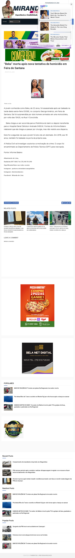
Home (5, 21)
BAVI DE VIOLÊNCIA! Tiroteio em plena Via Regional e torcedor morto (36, 388)
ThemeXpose (33, 555)
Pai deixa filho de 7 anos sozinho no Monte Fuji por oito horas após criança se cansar (41, 396)
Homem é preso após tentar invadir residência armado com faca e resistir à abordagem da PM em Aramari (13, 229)
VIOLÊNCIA (15, 203)
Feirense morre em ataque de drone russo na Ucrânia (30, 535)
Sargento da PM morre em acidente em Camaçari (29, 526)
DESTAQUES (8, 203)
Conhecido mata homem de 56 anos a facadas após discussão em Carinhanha (36, 228)
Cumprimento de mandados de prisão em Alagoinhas (30, 462)
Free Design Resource (45, 555)
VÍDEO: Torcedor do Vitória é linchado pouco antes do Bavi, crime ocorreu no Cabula (59, 228)
